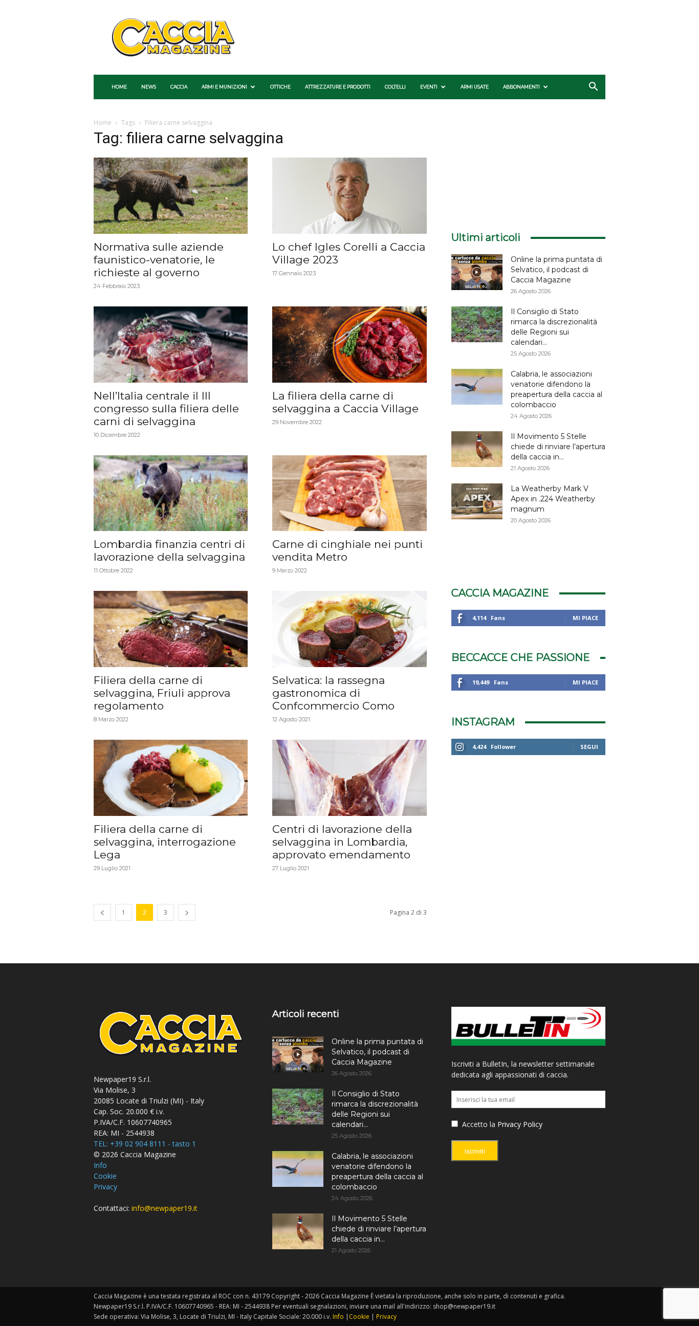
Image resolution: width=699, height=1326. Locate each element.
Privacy (105, 1186)
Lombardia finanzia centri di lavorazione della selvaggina (169, 550)
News (148, 87)
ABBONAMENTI (521, 87)
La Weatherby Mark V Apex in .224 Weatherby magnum (553, 499)
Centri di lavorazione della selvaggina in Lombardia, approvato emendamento (342, 842)
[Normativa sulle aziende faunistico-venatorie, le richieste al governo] (171, 196)
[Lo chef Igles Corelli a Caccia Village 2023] (349, 196)
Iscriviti (475, 1151)
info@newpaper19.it (165, 1208)
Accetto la (477, 1124)
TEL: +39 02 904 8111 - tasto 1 (145, 1143)
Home (119, 87)
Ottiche (280, 87)
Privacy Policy (519, 1124)
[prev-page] (102, 912)
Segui (589, 746)
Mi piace (585, 618)
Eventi (429, 87)
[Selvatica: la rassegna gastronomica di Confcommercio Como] (349, 629)
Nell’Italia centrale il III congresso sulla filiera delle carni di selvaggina (166, 408)
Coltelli (395, 87)
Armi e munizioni (224, 87)
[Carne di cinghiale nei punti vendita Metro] (349, 493)
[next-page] (186, 912)
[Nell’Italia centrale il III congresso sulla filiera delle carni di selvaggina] (171, 344)
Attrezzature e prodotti (337, 87)
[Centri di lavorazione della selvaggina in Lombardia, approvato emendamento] (349, 778)
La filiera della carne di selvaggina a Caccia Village (345, 402)
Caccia (178, 87)
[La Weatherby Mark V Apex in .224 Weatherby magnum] (477, 501)
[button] (593, 88)
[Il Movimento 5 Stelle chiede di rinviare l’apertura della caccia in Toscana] (477, 449)
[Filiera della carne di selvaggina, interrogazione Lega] (171, 778)
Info (100, 1165)
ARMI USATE (475, 87)
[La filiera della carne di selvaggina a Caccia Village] (349, 344)
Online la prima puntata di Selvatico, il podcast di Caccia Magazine (556, 269)
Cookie (105, 1176)
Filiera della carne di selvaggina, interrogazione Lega (165, 842)
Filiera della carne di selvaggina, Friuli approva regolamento (162, 693)
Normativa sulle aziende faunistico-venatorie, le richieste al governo (159, 259)
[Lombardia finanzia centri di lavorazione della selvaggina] (171, 493)
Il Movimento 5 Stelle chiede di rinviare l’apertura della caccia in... (558, 446)
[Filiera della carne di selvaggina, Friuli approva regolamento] (171, 629)
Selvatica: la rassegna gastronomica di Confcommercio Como (333, 693)
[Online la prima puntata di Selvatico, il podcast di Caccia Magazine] (477, 272)
